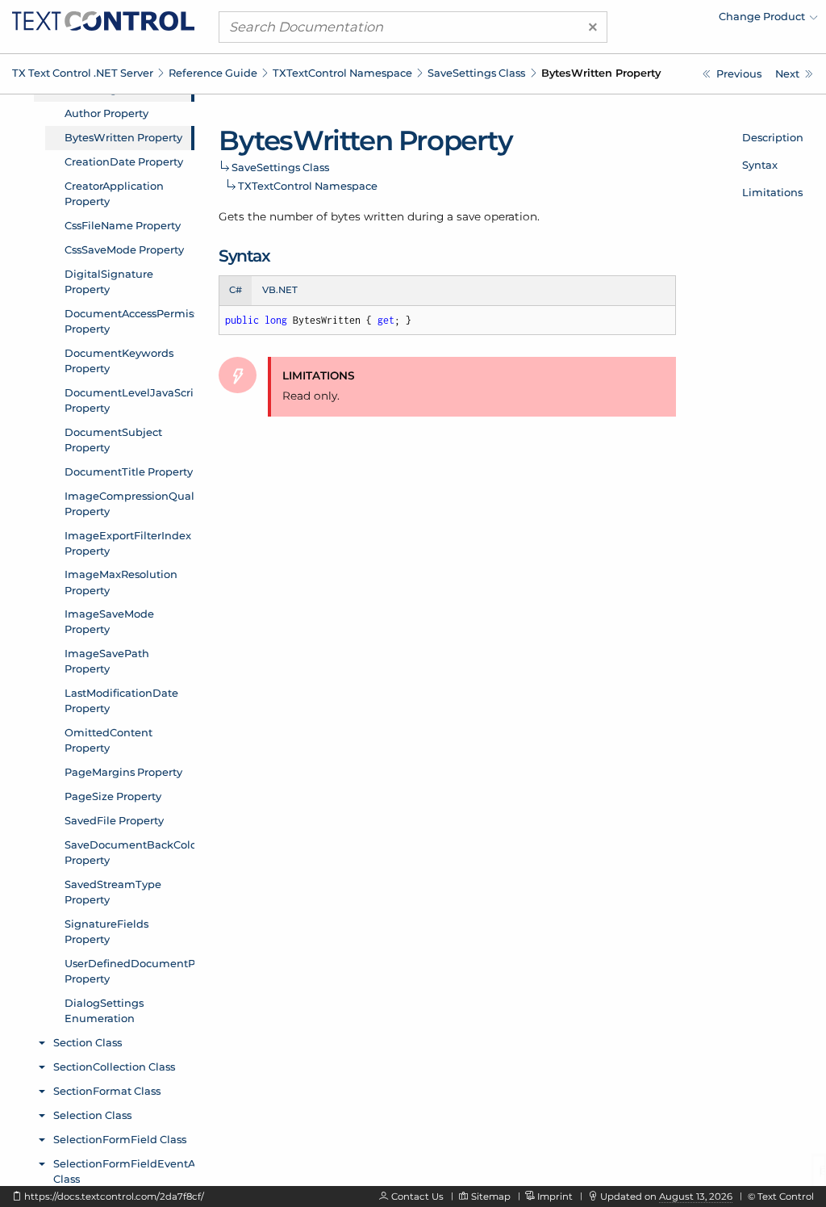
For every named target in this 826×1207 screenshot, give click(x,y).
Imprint (555, 1196)
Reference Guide (213, 72)
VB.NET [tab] (280, 289)
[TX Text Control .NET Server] (103, 19)
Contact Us (417, 1196)
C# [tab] (235, 289)
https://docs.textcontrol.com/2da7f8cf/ (114, 1196)
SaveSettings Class (476, 72)
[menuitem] (677, 20)
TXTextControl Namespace (342, 72)
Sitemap (491, 1196)
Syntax (760, 164)
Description (772, 137)
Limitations (772, 192)
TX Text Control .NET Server (82, 72)
